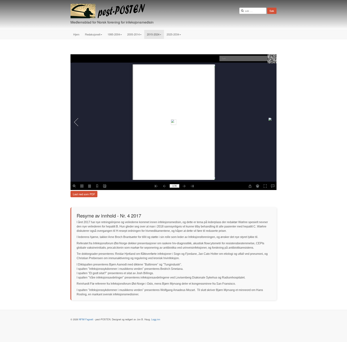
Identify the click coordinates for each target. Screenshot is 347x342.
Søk (271, 11)
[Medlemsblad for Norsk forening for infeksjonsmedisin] (107, 11)
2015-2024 (153, 34)
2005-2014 (133, 34)
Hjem (76, 34)
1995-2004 (114, 34)
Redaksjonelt (92, 34)
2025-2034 (173, 34)
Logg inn (155, 319)
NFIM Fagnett (86, 319)
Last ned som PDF (84, 194)
